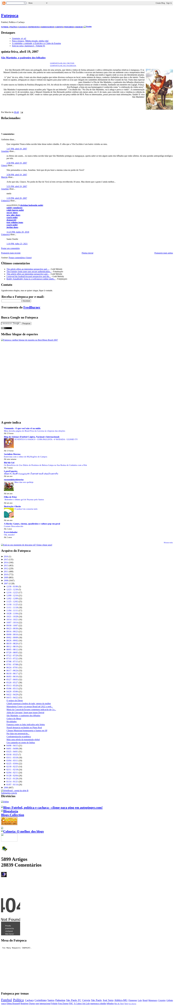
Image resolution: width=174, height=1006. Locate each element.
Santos (50, 1000)
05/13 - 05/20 (12, 685)
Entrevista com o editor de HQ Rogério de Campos (25, 456)
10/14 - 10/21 (12, 619)
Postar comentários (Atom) (20, 257)
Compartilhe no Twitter (62, 63)
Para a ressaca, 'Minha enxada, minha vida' (30, 41)
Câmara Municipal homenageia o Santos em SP (27, 730)
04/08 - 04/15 (12, 745)
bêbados (110, 1003)
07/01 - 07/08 (12, 664)
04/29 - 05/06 (12, 691)
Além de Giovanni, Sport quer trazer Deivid (25, 712)
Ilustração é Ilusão (12, 506)
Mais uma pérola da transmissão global (23, 739)
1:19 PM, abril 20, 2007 (17, 198)
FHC (71, 1003)
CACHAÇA (23, 27)
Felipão (54, 1003)
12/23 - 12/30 (12, 589)
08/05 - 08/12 (12, 649)
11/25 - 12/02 (12, 601)
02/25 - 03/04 (12, 763)
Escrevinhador (11, 532)
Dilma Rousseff (13, 1003)
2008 (6, 580)
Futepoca (9, 15)
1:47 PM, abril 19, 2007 (17, 149)
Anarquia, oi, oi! (19, 38)
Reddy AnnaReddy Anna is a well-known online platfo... (31, 279)
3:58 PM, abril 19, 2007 (17, 175)
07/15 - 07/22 (12, 658)
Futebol (6, 1000)
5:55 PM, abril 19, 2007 (17, 186)
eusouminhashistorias (14, 480)
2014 (6, 562)
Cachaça (29, 1000)
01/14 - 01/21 (12, 781)
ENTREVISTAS (34, 27)
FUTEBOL (5, 27)
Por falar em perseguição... (18, 733)
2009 (6, 577)
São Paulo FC (73, 1000)
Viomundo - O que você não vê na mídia (22, 428)
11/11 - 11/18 (12, 607)
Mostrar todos (168, 543)
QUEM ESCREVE (47, 27)
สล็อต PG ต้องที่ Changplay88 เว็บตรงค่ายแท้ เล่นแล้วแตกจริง (31, 474)
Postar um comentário (10, 248)
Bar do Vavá (119, 1003)
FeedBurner (31, 307)
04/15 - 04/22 (12, 697)
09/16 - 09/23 (12, 631)
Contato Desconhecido (13, 526)
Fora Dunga (63, 1003)
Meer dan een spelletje (23, 482)
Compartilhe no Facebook (63, 65)
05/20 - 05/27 (12, 682)
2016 (6, 556)
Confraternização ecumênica (19, 736)
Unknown (5, 200)
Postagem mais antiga (163, 253)
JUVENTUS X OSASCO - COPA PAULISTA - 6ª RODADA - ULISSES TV (46, 439)
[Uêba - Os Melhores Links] (9, 824)
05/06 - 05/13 (12, 688)
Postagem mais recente (11, 253)
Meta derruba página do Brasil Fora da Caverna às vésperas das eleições (34, 431)
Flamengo (132, 1000)
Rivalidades (12, 721)
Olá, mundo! (9, 534)
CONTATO (59, 27)
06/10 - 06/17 (12, 673)
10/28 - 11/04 (12, 613)
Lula (140, 1000)
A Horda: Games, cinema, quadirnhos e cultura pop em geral (32, 524)
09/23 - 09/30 (12, 628)
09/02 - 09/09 (12, 637)
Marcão (4, 177)
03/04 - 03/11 (12, 760)
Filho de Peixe (10, 497)
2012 (6, 568)
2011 (6, 571)
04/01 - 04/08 (12, 748)
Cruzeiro (162, 1000)
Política (18, 1000)
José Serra (108, 1000)
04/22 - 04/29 (12, 694)
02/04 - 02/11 (12, 772)
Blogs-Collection (12, 815)
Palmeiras (60, 1000)
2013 (6, 565)
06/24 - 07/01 (12, 667)
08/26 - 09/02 (12, 640)
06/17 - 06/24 (12, 670)
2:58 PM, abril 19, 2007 (17, 163)
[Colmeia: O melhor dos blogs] (22, 831)
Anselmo (5, 151)
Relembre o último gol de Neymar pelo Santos (24, 499)
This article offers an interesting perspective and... (28, 274)
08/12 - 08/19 (12, 646)
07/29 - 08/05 (12, 652)
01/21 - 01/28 (12, 778)
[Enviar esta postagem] (21, 112)
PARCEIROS (69, 27)
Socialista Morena (12, 454)
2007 (6, 583)
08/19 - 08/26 (12, 643)
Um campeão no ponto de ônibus (21, 742)
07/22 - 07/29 (12, 655)
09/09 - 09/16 (12, 634)
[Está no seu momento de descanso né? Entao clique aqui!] (26, 545)
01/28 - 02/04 (12, 775)
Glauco (4, 165)
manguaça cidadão (98, 1003)
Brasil (145, 1000)
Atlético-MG (121, 1000)
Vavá (126, 1003)
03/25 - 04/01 (12, 751)
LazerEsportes (10, 471)
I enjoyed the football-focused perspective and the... (29, 276)
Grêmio (169, 1000)
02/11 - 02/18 (12, 769)
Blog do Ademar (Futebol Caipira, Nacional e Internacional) (31, 437)
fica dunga (132, 1004)
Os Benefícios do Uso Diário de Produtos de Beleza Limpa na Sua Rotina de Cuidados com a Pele (45, 465)
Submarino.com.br (9, 793)
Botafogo (25, 1003)
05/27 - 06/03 (12, 679)
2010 (6, 574)
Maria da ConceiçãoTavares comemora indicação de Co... (31, 709)
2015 (6, 559)
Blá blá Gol (9, 462)
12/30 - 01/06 (12, 586)
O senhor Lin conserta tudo (26, 509)
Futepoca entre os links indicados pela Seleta (26, 724)
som (37, 1003)
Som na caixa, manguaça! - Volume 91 (28, 46)
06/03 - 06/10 (12, 676)
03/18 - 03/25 (12, 754)
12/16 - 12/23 (12, 592)
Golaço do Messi (14, 718)
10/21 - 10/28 (12, 616)
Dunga (32, 1003)
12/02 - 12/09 (12, 598)
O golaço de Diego (15, 700)
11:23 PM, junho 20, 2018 (18, 232)
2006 (6, 787)
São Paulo (96, 1000)
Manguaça (152, 1000)
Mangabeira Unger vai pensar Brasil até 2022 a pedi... (30, 706)
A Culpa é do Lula (82, 1003)
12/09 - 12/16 (12, 595)
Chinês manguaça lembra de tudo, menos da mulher (29, 703)
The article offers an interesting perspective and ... (28, 269)
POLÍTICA (13, 27)
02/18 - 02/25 (12, 766)
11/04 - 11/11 (12, 610)
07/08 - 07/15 (12, 661)
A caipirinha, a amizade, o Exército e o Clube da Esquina (36, 43)
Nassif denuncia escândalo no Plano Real (24, 727)
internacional (45, 1003)
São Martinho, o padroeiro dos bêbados (23, 57)
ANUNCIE (79, 27)
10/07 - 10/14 (12, 622)
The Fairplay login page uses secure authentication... (29, 271)
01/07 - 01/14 (12, 784)
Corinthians (41, 1000)
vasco (3, 1003)
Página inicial (87, 253)
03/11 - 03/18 (12, 757)
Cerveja (86, 1000)
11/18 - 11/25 (12, 604)
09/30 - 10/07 (12, 625)
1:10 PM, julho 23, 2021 (17, 244)
